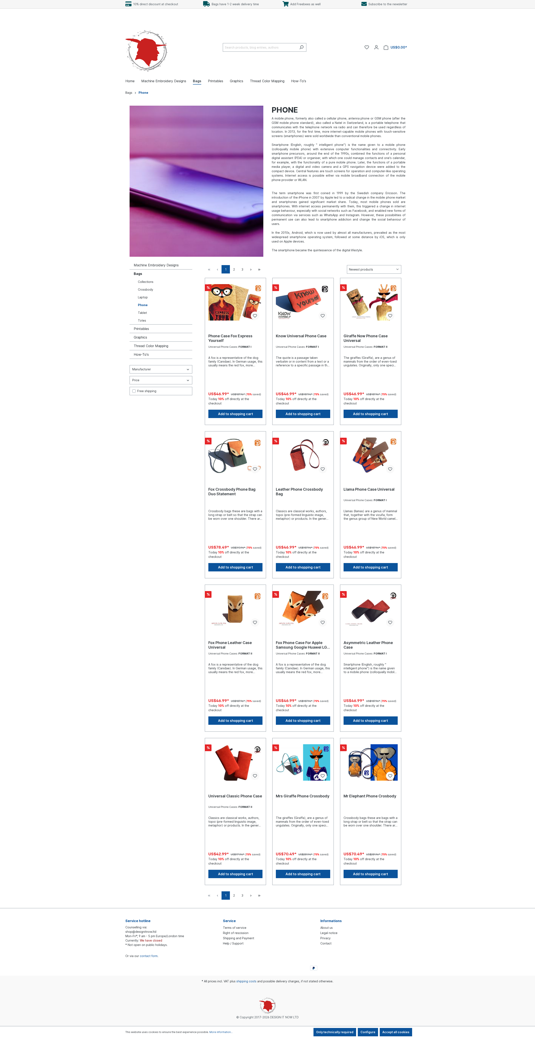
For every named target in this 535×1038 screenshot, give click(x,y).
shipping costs (246, 981)
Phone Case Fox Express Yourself (230, 338)
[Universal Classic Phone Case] (235, 762)
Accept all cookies (395, 1032)
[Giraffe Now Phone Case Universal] (371, 302)
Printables (141, 329)
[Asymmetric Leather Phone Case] (371, 609)
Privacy (325, 938)
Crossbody (145, 289)
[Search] (301, 47)
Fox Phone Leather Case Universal (230, 644)
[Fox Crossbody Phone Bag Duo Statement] (235, 456)
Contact (325, 943)
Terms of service (234, 927)
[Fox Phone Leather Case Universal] (235, 609)
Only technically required (334, 1032)
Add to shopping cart (235, 414)
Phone (143, 305)
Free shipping (146, 391)
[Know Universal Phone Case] (303, 302)
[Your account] (376, 47)
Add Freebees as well (305, 4)
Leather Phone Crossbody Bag (299, 491)
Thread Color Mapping (151, 346)
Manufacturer (141, 369)
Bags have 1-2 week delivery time (234, 4)
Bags (138, 274)
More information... (221, 1032)
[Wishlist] (367, 47)
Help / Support (233, 943)
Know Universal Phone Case (301, 336)
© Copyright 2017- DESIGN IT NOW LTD (267, 1017)
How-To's (141, 354)
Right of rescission (235, 933)
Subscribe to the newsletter (387, 4)
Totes (142, 320)
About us (326, 927)
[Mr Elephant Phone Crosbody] (371, 762)
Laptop (143, 297)
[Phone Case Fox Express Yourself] (235, 302)
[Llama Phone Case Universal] (371, 456)
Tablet (142, 312)
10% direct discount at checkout (154, 4)
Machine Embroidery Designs (156, 265)
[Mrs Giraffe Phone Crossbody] (303, 762)
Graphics (140, 337)
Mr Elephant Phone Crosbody (370, 796)
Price (135, 380)
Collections (145, 282)
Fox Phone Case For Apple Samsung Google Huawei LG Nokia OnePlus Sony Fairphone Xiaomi (301, 645)
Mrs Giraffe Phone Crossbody (302, 796)
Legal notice (329, 933)
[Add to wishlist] (255, 316)
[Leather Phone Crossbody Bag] (303, 456)
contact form (149, 956)
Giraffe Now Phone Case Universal (366, 338)
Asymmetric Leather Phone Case (368, 644)
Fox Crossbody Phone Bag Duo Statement (232, 491)
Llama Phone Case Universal (369, 489)
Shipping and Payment (238, 938)
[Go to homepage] (146, 46)
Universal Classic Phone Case (235, 796)
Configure (367, 1032)
